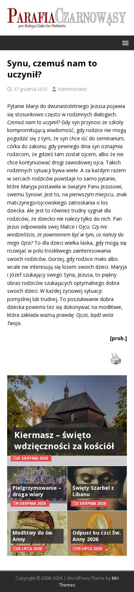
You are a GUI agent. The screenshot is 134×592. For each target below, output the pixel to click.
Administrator (72, 89)
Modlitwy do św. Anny (33, 535)
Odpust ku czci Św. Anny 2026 (97, 535)
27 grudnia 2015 (31, 89)
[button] (124, 42)
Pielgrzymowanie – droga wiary (37, 491)
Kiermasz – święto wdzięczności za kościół (64, 440)
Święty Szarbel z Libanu (93, 491)
